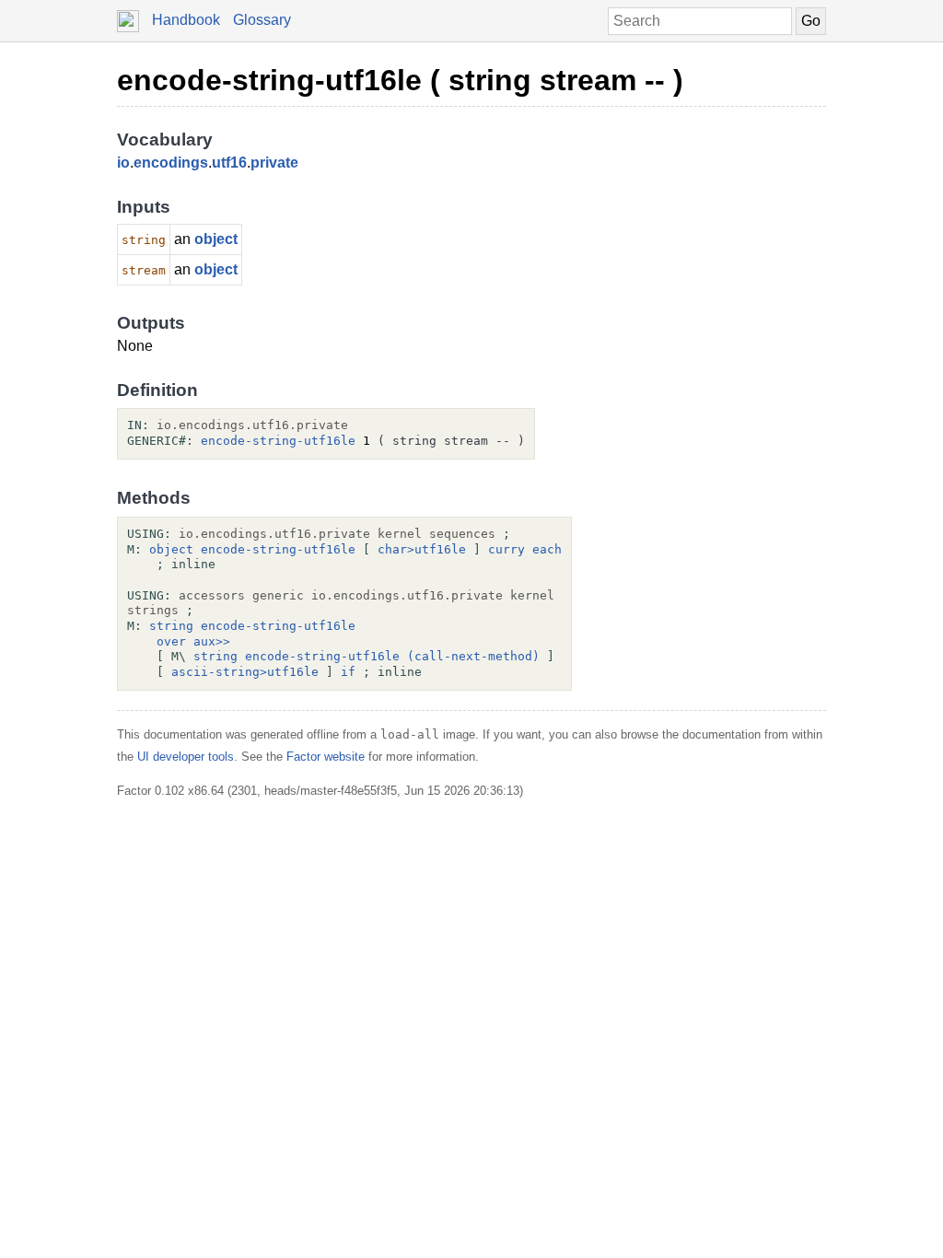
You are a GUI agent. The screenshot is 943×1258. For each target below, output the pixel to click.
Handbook (186, 20)
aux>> (211, 641)
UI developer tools (185, 756)
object (216, 239)
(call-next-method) (473, 656)
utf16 (229, 162)
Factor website (325, 756)
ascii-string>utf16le (245, 672)
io (123, 162)
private (274, 162)
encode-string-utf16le (278, 441)
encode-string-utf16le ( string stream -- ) (400, 80)
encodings (171, 162)
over (171, 641)
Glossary (262, 20)
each (547, 549)
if (348, 672)
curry (506, 549)
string (171, 626)
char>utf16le (422, 549)
